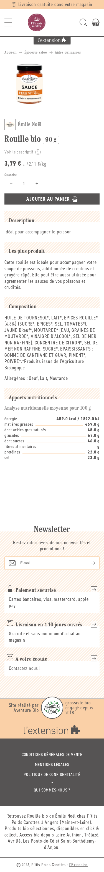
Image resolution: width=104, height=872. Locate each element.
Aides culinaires (68, 53)
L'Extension (78, 865)
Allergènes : (16, 378)
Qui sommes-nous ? (52, 790)
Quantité (10, 175)
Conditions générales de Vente (52, 754)
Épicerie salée (35, 53)
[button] (8, 22)
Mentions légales (52, 764)
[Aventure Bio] (52, 708)
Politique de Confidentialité (52, 774)
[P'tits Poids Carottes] (37, 22)
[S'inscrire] (88, 563)
